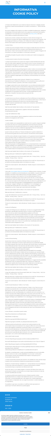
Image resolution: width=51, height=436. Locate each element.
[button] (49, 412)
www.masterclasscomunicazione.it (20, 171)
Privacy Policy (28, 434)
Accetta (25, 424)
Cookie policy (22, 434)
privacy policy (33, 33)
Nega (25, 427)
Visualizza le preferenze (25, 431)
